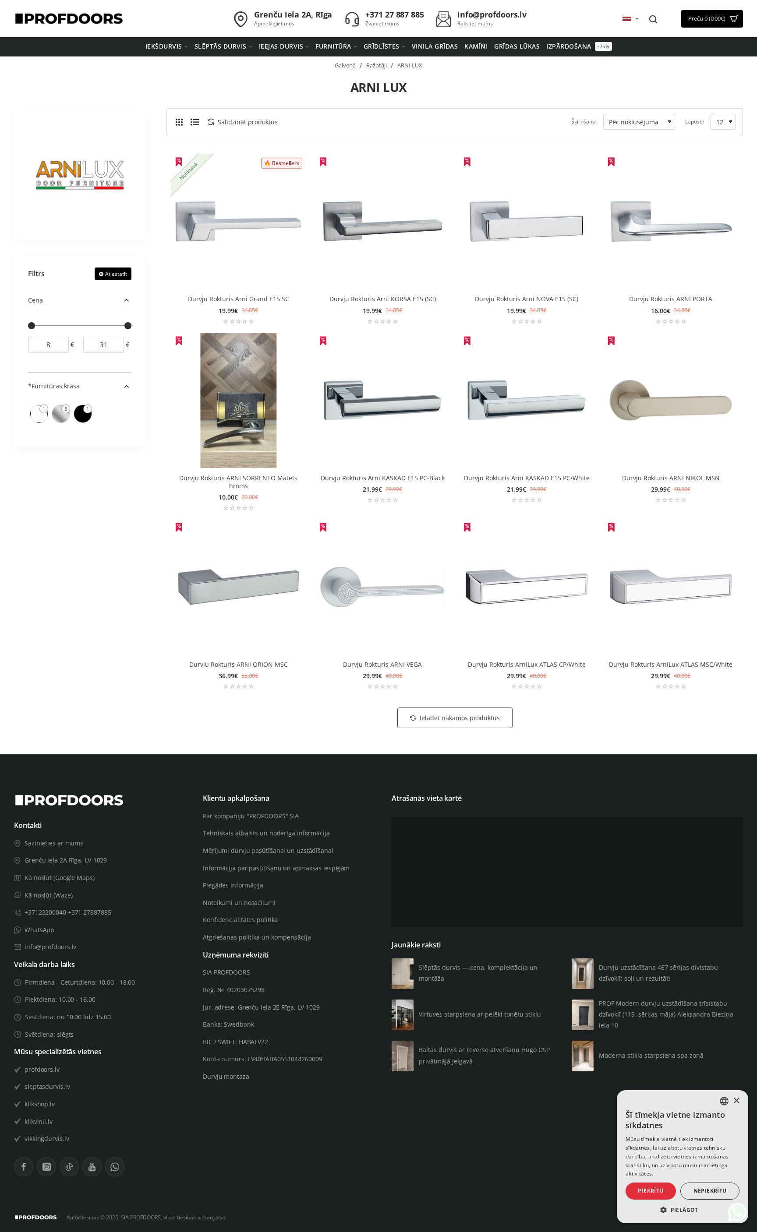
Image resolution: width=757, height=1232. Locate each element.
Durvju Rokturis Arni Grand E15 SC (238, 299)
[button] (682, 1209)
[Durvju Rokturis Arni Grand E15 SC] (238, 221)
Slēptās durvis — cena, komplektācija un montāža (478, 972)
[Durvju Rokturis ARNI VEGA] (382, 587)
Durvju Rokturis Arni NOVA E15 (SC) (526, 299)
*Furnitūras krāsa (54, 386)
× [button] (736, 1101)
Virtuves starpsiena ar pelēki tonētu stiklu (480, 1014)
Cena (35, 300)
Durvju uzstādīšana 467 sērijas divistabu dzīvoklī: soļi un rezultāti (658, 972)
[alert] (682, 1156)
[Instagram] (46, 1166)
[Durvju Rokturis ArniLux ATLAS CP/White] (526, 587)
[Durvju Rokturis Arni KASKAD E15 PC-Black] (382, 400)
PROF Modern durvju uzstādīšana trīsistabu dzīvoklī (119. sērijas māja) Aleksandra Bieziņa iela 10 (666, 1014)
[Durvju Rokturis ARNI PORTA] (671, 221)
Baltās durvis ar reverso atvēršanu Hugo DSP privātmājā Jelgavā (484, 1055)
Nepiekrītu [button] (710, 1190)
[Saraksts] (195, 122)
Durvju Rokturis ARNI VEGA (382, 665)
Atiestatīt (116, 274)
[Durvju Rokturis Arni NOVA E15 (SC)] (526, 221)
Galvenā (345, 65)
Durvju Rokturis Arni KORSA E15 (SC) (382, 299)
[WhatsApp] (114, 1166)
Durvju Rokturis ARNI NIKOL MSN (671, 478)
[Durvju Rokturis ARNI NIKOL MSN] (671, 400)
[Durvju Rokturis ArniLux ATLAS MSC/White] (671, 587)
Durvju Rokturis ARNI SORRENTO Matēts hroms (238, 482)
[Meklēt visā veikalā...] (653, 19)
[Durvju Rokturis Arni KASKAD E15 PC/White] (526, 400)
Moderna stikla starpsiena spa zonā (651, 1055)
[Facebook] (23, 1166)
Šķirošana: (584, 121)
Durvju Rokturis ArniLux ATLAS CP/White (527, 665)
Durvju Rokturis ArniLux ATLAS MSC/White (670, 665)
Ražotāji (376, 65)
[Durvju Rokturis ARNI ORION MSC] (238, 587)
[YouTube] (92, 1166)
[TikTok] (69, 1166)
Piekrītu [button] (650, 1190)
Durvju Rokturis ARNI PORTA (670, 299)
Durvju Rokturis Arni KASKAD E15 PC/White (527, 478)
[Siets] (179, 122)
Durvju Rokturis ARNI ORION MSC (238, 665)
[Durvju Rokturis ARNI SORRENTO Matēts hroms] (238, 400)
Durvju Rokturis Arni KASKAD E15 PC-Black (383, 478)
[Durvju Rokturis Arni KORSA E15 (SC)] (382, 221)
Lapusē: (694, 121)
